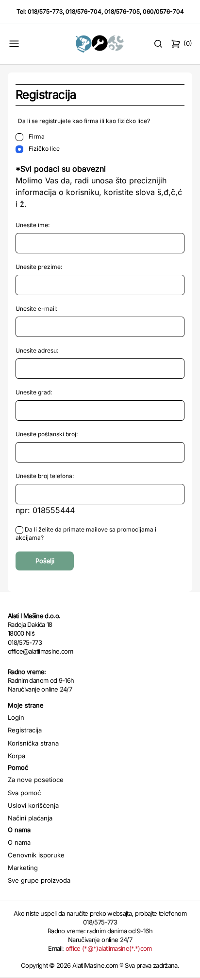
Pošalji (44, 561)
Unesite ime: (33, 225)
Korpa (16, 756)
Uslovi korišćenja (33, 805)
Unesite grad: (34, 392)
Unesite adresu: (37, 350)
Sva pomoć (24, 793)
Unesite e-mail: (36, 308)
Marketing (23, 867)
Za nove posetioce (36, 779)
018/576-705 (122, 11)
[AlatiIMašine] (100, 43)
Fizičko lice (43, 148)
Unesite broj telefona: (45, 476)
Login (16, 717)
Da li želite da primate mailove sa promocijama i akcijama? (86, 533)
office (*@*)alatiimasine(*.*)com (109, 948)
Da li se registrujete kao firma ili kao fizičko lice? (84, 120)
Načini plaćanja (30, 818)
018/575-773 (45, 11)
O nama (19, 842)
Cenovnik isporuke (36, 855)
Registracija (25, 730)
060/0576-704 (163, 11)
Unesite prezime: (39, 266)
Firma (36, 136)
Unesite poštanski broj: (47, 434)
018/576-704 (83, 11)
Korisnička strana (33, 743)
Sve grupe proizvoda (39, 880)
